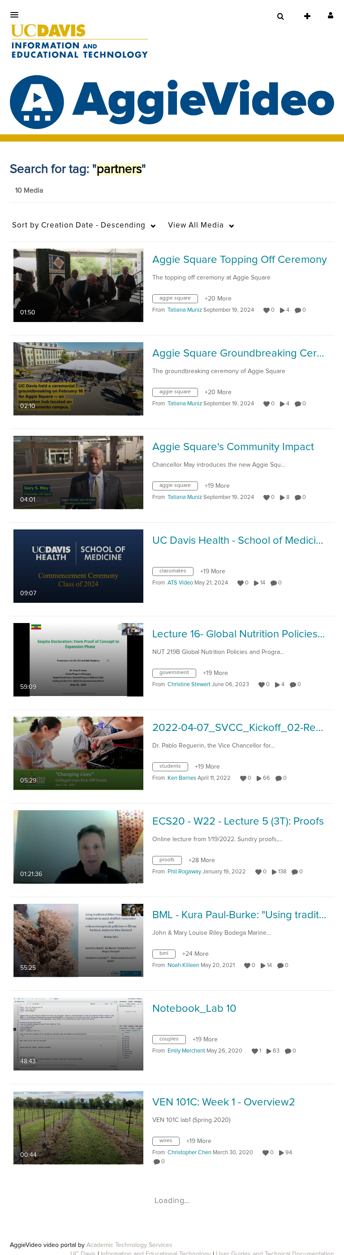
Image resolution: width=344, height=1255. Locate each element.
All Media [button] (196, 225)
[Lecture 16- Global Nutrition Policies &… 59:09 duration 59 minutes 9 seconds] (78, 659)
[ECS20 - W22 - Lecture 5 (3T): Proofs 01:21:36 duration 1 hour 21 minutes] (78, 846)
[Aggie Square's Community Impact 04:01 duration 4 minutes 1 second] (78, 472)
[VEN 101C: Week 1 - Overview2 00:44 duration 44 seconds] (78, 1127)
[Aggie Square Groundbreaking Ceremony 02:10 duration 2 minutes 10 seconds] (78, 378)
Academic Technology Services (129, 1245)
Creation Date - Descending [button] (79, 225)
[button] (17, 15)
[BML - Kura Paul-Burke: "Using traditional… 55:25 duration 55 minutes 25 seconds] (78, 940)
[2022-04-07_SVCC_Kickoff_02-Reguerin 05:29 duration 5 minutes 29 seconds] (78, 753)
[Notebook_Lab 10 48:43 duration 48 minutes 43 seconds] (78, 1034)
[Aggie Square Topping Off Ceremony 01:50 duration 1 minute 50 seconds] (78, 285)
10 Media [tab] (29, 190)
